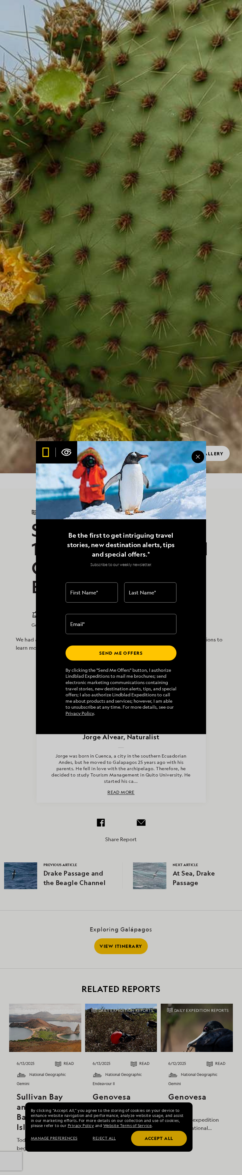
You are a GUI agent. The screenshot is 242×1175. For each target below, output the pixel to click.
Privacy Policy (80, 713)
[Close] (198, 457)
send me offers (121, 653)
